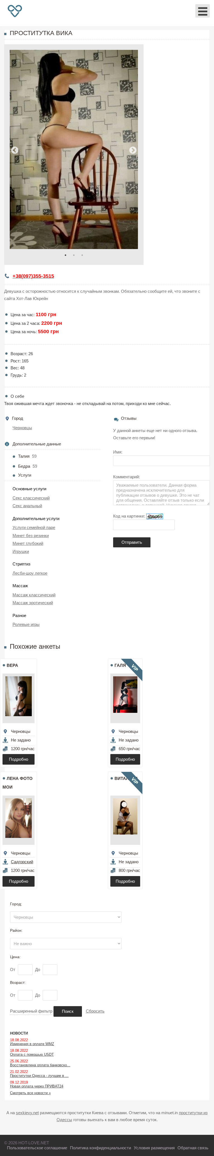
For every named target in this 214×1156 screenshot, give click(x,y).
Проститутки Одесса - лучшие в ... (39, 1076)
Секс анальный (27, 505)
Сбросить (95, 1011)
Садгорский (22, 861)
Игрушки (21, 551)
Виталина (126, 778)
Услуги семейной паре (34, 527)
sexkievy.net (27, 1112)
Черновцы (22, 427)
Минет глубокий (28, 543)
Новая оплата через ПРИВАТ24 (36, 1086)
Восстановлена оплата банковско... (40, 1065)
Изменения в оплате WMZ (32, 1044)
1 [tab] (65, 255)
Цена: (15, 957)
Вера (12, 665)
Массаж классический (34, 594)
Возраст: (18, 982)
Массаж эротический (33, 602)
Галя (120, 665)
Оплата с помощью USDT (32, 1054)
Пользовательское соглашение (37, 1147)
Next (132, 150)
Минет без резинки (31, 535)
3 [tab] (82, 255)
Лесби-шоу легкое (30, 573)
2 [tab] (74, 255)
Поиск (68, 1011)
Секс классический (31, 498)
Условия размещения (154, 1147)
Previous (14, 150)
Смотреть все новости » (30, 1093)
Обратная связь (192, 1147)
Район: (16, 930)
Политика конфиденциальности (100, 1147)
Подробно (18, 759)
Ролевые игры (26, 624)
